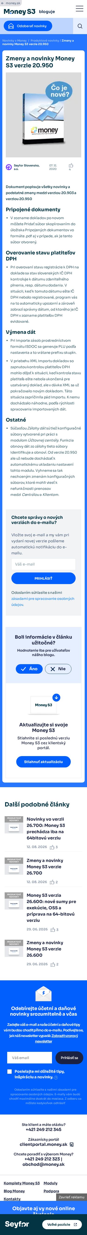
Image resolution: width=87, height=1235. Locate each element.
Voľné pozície (58, 1224)
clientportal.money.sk (44, 1144)
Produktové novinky (45, 40)
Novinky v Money (14, 40)
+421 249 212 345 (43, 1129)
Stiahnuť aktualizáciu (43, 762)
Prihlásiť (43, 578)
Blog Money (14, 1191)
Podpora (51, 1191)
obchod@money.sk (44, 1164)
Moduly (51, 1183)
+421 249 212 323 (42, 1159)
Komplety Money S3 (22, 1183)
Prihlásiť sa (69, 1058)
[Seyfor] (17, 1224)
